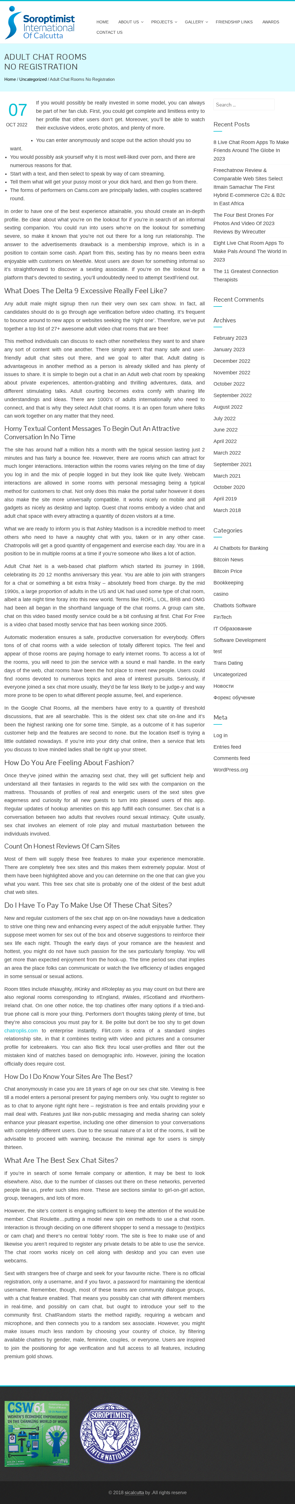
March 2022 (227, 453)
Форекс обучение (234, 697)
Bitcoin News (228, 560)
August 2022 (228, 407)
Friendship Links (234, 22)
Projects (162, 22)
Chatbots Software (234, 605)
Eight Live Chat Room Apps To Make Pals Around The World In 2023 (250, 251)
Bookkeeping (228, 583)
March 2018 (227, 510)
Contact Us (109, 32)
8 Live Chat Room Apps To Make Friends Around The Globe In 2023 (251, 150)
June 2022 (225, 430)
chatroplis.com (21, 1031)
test (217, 651)
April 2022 (225, 441)
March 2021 (227, 476)
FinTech (222, 617)
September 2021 (232, 464)
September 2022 (232, 395)
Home (103, 22)
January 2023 (229, 349)
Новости (223, 686)
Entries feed (227, 747)
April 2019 (225, 499)
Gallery (194, 22)
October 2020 (229, 487)
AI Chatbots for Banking (240, 548)
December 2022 (231, 361)
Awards (270, 22)
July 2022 (224, 418)
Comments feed (231, 758)
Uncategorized (33, 79)
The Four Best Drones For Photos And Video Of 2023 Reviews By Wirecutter (244, 223)
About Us (128, 22)
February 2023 (230, 338)
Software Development (239, 640)
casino (220, 594)
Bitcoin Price (227, 571)
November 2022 (231, 372)
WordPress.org (230, 770)
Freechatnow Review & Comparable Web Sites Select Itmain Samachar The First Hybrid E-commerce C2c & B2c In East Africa (249, 186)
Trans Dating (228, 663)
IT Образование (232, 629)
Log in (220, 735)
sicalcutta (134, 1492)
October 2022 (229, 384)
